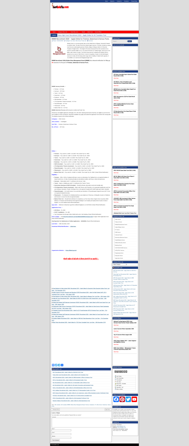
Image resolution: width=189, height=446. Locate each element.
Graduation (91, 404)
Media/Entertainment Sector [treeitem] (121, 224)
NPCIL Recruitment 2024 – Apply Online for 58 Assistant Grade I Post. (70, 380)
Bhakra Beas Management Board (78, 404)
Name (53, 428)
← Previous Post (55, 409)
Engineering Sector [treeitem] (119, 253)
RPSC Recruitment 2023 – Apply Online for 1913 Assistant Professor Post (71, 398)
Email (53, 432)
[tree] (125, 239)
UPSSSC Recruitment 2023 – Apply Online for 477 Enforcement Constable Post (72, 395)
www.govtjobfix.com (121, 427)
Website (53, 436)
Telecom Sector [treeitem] (118, 222)
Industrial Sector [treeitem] (118, 234)
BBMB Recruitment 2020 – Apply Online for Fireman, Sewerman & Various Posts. (80, 39)
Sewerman (104, 404)
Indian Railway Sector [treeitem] (120, 227)
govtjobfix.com (57, 369)
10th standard (57, 404)
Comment (54, 417)
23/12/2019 (60, 40)
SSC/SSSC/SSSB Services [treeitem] (121, 247)
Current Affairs (98, 32)
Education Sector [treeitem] (119, 255)
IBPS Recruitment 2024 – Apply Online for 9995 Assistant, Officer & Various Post (72, 377)
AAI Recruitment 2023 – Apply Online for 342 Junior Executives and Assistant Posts (73, 385)
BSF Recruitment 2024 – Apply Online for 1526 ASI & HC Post (68, 372)
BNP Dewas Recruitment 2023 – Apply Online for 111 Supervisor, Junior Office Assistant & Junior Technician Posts (81, 393)
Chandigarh (67, 40)
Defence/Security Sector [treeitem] (120, 242)
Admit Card (90, 32)
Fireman (87, 404)
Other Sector (78, 40)
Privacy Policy (134, 1)
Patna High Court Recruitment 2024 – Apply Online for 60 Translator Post (70, 374)
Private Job (83, 40)
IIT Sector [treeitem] (117, 229)
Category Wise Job (62, 32)
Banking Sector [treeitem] (118, 245)
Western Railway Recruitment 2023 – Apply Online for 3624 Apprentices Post (71, 400)
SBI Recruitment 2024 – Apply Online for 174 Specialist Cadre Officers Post (71, 382)
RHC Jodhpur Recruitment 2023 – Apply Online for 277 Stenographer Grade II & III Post (74, 390)
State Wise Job (74, 32)
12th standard (64, 404)
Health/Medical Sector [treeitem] (120, 240)
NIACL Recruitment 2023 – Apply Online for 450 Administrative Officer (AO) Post (72, 387)
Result (83, 32)
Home (106, 1)
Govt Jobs (72, 40)
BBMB (68, 404)
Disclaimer (126, 1)
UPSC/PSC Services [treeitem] (119, 250)
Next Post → (108, 409)
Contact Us (119, 1)
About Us (112, 1)
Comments (90, 40)
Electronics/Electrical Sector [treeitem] (121, 237)
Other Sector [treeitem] (118, 219)
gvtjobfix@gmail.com (120, 426)
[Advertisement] (94, 19)
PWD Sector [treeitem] (118, 232)
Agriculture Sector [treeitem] (119, 258)
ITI (95, 404)
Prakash (54, 40)
